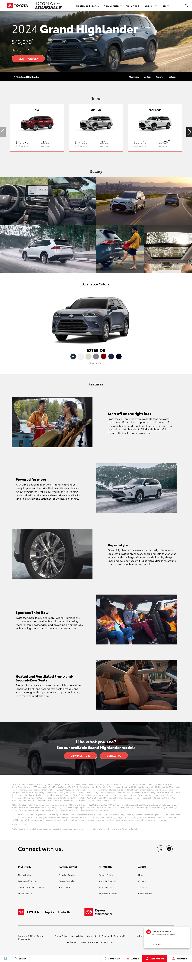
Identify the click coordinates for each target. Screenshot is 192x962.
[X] (160, 848)
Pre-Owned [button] (132, 6)
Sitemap (105, 936)
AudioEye (71, 942)
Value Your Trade (106, 887)
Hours (141, 875)
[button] (186, 5)
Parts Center (64, 887)
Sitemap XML (120, 936)
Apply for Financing (108, 881)
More (163, 6)
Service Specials (66, 881)
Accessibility (77, 936)
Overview (134, 76)
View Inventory (28, 58)
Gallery (147, 76)
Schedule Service (67, 875)
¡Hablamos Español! (87, 5)
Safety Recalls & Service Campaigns (97, 942)
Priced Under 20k (26, 893)
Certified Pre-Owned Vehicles (32, 887)
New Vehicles (24, 875)
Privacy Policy (61, 936)
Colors (159, 76)
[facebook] (169, 848)
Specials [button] (150, 6)
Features (172, 76)
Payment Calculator (108, 893)
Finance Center (106, 875)
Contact (142, 881)
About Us (142, 887)
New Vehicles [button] (112, 6)
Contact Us (114, 755)
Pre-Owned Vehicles (27, 881)
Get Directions (145, 893)
